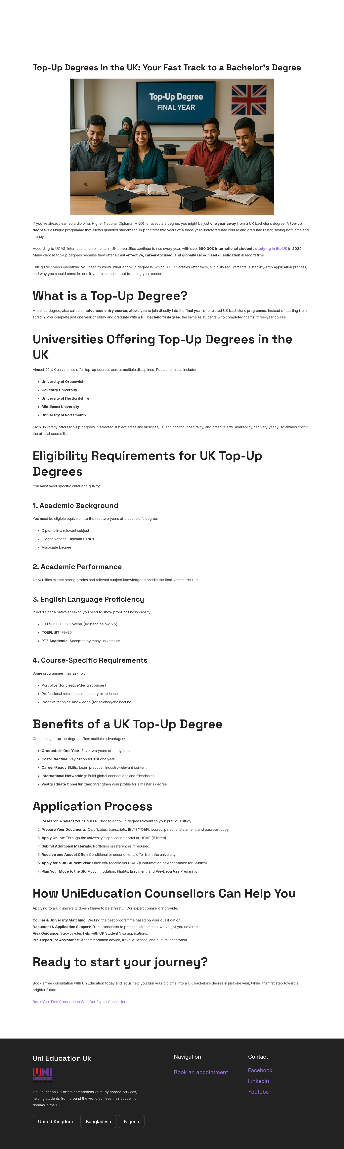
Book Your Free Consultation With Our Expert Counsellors (80, 1002)
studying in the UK (271, 248)
